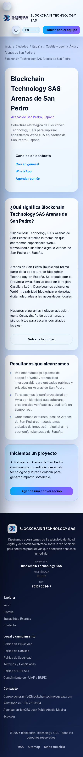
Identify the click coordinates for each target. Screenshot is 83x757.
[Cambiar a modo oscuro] (16, 30)
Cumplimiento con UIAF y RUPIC (25, 677)
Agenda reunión (28, 178)
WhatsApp (24, 171)
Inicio (8, 46)
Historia (8, 612)
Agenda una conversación (41, 491)
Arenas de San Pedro (19, 52)
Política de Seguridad (17, 657)
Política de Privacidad (17, 644)
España (37, 46)
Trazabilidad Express (17, 619)
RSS (21, 747)
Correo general (27, 164)
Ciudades (22, 46)
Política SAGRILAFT (16, 671)
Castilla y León (55, 46)
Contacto (9, 625)
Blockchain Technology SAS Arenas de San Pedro (38, 59)
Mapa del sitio (54, 747)
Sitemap (34, 747)
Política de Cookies (16, 651)
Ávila (72, 46)
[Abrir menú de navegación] (7, 6)
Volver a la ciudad (41, 339)
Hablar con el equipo (61, 30)
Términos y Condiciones (19, 664)
